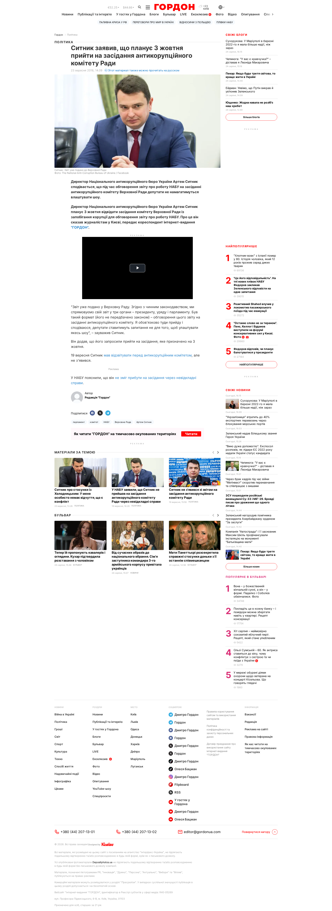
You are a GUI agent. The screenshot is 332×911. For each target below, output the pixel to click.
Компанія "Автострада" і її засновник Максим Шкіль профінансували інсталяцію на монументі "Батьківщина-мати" (251, 537)
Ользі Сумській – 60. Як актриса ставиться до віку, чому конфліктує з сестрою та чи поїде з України (256, 655)
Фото (220, 14)
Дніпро (135, 751)
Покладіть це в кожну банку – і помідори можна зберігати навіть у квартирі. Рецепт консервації (255, 614)
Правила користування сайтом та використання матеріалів (221, 715)
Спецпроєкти (102, 796)
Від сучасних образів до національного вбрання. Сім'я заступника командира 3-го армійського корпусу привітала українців (137, 560)
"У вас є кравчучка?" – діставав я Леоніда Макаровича (248, 60)
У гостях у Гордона (130, 14)
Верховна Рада (123, 422)
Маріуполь (138, 759)
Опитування (250, 14)
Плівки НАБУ (224, 22)
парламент (79, 422)
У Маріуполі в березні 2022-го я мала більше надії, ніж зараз (250, 44)
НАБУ (107, 422)
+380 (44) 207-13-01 (78, 832)
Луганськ (137, 766)
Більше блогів (251, 117)
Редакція (251, 722)
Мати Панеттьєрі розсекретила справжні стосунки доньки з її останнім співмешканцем (193, 556)
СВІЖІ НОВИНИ (238, 390)
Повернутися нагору (256, 832)
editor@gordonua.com (202, 832)
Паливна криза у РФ (113, 22)
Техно (58, 759)
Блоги (154, 14)
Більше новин (251, 566)
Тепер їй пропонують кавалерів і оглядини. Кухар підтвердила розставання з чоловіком (79, 556)
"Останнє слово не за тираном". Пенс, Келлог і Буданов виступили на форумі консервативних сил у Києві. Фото (255, 330)
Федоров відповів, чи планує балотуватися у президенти (254, 350)
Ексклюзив (200, 14)
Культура (60, 751)
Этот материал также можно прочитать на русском (143, 70)
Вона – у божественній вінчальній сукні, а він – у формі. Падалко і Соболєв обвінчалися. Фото (252, 591)
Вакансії (250, 714)
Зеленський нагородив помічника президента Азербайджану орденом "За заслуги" (250, 519)
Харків (135, 744)
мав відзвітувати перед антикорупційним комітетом (148, 355)
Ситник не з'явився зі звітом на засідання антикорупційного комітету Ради (193, 493)
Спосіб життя (63, 766)
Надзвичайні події (66, 774)
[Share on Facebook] (92, 413)
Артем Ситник (144, 422)
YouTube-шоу (102, 788)
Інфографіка (62, 781)
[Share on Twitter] (100, 413)
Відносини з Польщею (195, 22)
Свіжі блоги (236, 34)
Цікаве (58, 788)
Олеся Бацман (185, 769)
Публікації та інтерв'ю (95, 14)
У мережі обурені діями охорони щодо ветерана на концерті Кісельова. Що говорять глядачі (252, 678)
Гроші (58, 729)
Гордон (58, 34)
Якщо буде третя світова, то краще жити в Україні (250, 75)
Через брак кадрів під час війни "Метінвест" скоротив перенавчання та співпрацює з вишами (250, 482)
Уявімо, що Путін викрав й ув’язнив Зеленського (249, 89)
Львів (134, 722)
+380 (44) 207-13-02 (139, 832)
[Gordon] (174, 7)
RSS (177, 792)
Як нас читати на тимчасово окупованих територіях (260, 748)
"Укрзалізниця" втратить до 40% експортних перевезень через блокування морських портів (248, 420)
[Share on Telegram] (107, 413)
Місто (134, 707)
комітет (94, 422)
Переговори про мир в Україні (153, 22)
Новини (67, 14)
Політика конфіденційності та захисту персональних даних (220, 731)
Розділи (97, 707)
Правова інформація (259, 736)
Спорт (58, 744)
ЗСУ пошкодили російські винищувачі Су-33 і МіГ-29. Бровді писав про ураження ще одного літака (250, 501)
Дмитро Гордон (186, 714)
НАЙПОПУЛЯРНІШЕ (241, 246)
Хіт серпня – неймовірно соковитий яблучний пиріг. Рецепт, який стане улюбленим (255, 634)
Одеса (135, 729)
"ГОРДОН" (79, 227)
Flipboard (181, 784)
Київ (133, 714)
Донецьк (136, 736)
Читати (191, 434)
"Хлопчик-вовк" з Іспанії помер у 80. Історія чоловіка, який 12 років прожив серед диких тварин (255, 261)
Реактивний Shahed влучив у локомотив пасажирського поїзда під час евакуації (254, 307)
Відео (232, 14)
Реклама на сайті (256, 729)
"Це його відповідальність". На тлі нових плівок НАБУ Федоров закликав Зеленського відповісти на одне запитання (255, 285)
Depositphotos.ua (102, 862)
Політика (72, 34)
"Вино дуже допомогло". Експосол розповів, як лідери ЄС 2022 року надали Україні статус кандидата (249, 449)
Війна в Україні (64, 714)
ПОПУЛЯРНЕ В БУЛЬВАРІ (246, 577)
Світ (57, 736)
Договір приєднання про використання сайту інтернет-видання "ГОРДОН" (221, 749)
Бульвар (169, 14)
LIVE (183, 14)
